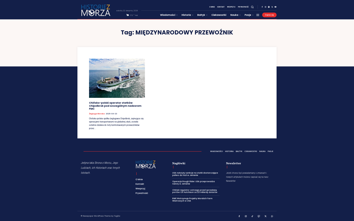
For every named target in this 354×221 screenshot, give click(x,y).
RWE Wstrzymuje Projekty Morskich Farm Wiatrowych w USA (192, 199)
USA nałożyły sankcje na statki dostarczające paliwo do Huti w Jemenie (195, 174)
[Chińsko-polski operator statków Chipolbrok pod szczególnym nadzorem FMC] (117, 78)
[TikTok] (252, 216)
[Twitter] (272, 7)
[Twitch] (259, 216)
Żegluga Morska (97, 114)
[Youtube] (275, 7)
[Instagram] (265, 7)
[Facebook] (262, 7)
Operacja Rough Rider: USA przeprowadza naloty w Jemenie (193, 182)
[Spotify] (268, 7)
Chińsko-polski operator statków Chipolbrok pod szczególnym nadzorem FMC (115, 105)
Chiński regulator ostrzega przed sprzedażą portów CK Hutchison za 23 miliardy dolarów (194, 191)
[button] (252, 7)
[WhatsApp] (272, 216)
